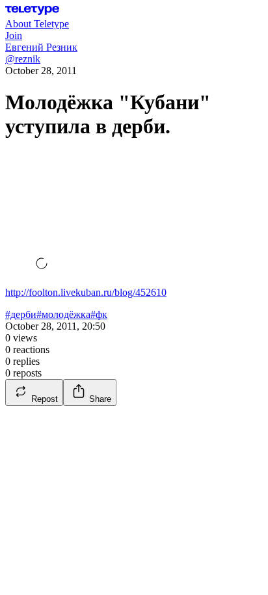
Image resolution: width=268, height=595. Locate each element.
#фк (98, 314)
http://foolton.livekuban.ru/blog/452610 (86, 292)
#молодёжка (63, 314)
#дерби (20, 314)
